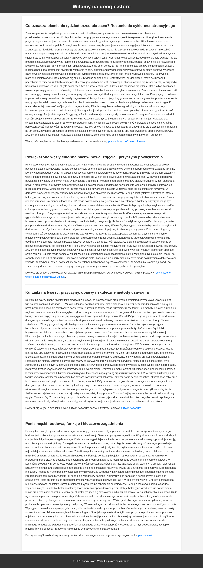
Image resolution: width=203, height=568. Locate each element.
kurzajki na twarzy (131, 408)
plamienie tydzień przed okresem (126, 141)
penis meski (145, 535)
